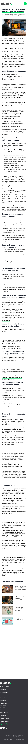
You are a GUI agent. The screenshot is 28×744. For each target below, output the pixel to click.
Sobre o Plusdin (4, 712)
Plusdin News (3, 703)
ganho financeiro (7, 468)
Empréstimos (3, 697)
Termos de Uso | (7, 739)
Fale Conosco (3, 715)
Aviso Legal (21, 739)
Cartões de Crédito (5, 686)
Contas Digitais (4, 692)
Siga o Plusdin (4, 721)
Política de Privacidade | (14, 739)
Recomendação (3, 689)
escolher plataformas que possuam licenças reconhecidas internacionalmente (13, 377)
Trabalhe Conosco (5, 718)
